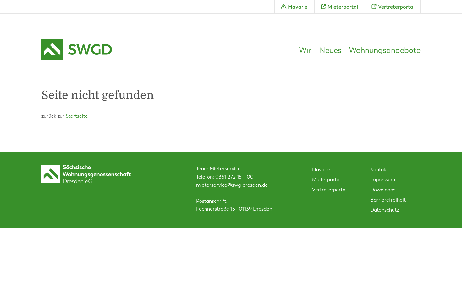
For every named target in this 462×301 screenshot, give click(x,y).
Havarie (297, 6)
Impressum (382, 180)
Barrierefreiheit (388, 200)
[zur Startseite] (76, 50)
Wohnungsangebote (385, 50)
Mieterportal (342, 6)
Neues (330, 50)
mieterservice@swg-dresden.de (232, 185)
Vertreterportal (396, 6)
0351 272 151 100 (234, 177)
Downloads (382, 190)
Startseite (77, 116)
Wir (305, 50)
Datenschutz (384, 210)
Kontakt (379, 170)
